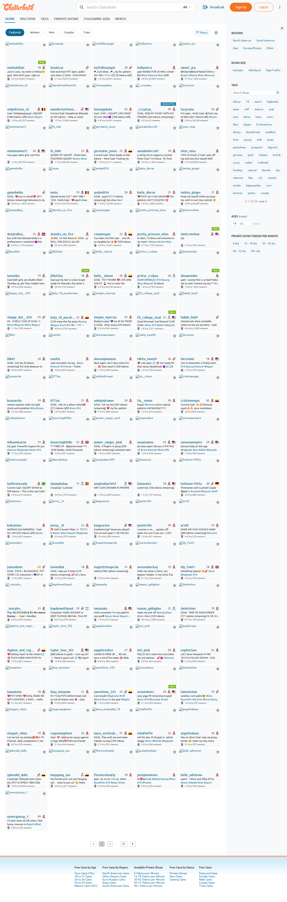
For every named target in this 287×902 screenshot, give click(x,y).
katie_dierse (146, 192)
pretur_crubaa (147, 276)
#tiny (200, 782)
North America (242, 40)
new (235, 117)
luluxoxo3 (144, 484)
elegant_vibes (17, 733)
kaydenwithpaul (61, 608)
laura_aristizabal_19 (106, 733)
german (237, 155)
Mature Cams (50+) (86, 885)
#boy (140, 283)
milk (259, 139)
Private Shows (178, 873)
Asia (235, 48)
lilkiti (11, 359)
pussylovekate (147, 775)
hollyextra (144, 67)
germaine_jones (105, 151)
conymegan (102, 234)
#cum (63, 325)
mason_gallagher (149, 608)
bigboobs (272, 101)
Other (270, 48)
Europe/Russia (252, 48)
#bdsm (160, 325)
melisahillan (15, 67)
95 (123, 844)
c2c (260, 177)
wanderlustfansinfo (64, 109)
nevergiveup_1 (17, 816)
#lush (31, 117)
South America (265, 40)
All (185, 7)
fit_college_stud (149, 317)
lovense (237, 193)
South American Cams (115, 885)
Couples (69, 32)
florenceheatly (104, 775)
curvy (236, 162)
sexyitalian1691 (105, 484)
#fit (167, 450)
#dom (147, 616)
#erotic (161, 241)
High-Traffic (273, 70)
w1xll (184, 525)
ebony (237, 101)
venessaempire (191, 442)
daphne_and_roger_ (21, 650)
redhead (263, 162)
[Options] (216, 33)
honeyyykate (103, 109)
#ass (195, 450)
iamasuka (100, 608)
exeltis (55, 359)
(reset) (243, 216)
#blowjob (211, 450)
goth (251, 155)
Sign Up (240, 7)
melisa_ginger (191, 192)
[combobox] (128, 7)
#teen (80, 363)
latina (247, 117)
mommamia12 (17, 151)
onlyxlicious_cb (18, 109)
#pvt (160, 75)
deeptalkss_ (15, 234)
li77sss (55, 400)
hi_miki (55, 151)
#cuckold (195, 491)
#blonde (156, 741)
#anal (84, 158)
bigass (247, 124)
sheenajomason (105, 359)
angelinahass (190, 733)
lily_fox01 (188, 567)
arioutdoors (145, 692)
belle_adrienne (191, 775)
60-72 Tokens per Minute (149, 882)
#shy (168, 241)
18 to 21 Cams (83, 876)
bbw (235, 124)
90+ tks (255, 251)
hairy (259, 117)
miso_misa (188, 151)
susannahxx (145, 442)
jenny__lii (57, 525)
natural (252, 170)
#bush (161, 450)
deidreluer (188, 608)
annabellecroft (148, 151)
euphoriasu (189, 650)
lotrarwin (187, 359)
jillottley (56, 276)
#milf (214, 491)
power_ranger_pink (108, 442)
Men (51, 32)
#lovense (209, 75)
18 (247, 101)
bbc (250, 177)
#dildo (202, 450)
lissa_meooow (60, 692)
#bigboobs (23, 450)
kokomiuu (14, 525)
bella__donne (103, 276)
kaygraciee (102, 525)
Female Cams (207, 876)
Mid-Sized (255, 70)
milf (246, 109)
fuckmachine (264, 124)
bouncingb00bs (61, 442)
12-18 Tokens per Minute (149, 876)
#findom (146, 782)
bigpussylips (253, 185)
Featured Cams (208, 873)
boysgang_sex (60, 775)
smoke (237, 185)
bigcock (272, 147)
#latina (193, 75)
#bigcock (148, 283)
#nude (164, 699)
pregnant (257, 147)
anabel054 (101, 192)
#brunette (154, 699)
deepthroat (253, 132)
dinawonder (189, 276)
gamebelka (15, 192)
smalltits (270, 132)
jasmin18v (144, 525)
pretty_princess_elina (152, 234)
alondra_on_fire (61, 234)
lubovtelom (189, 692)
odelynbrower (104, 400)
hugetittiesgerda (106, 567)
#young (165, 279)
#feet (144, 75)
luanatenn (14, 692)
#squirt (185, 75)
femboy (237, 170)
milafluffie (145, 733)
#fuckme (197, 699)
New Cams (176, 876)
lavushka (13, 276)
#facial (98, 699)
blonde (266, 170)
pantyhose (239, 147)
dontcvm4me (190, 234)
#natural (152, 75)
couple (265, 193)
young (247, 139)
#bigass (35, 325)
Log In (263, 7)
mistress (238, 177)
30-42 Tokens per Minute (149, 879)
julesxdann (14, 567)
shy (278, 170)
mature (258, 109)
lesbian (263, 155)
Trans (86, 32)
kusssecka (14, 400)
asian (236, 109)
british (277, 155)
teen (270, 117)
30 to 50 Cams (83, 882)
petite (251, 193)
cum (268, 185)
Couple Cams (207, 882)
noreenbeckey (147, 567)
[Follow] (44, 44)
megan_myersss (105, 317)
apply (256, 223)
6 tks (236, 243)
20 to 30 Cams (83, 879)
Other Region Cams (114, 876)
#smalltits (99, 782)
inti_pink (143, 650)
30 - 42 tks (268, 243)
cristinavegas (190, 400)
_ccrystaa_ (144, 109)
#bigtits (125, 699)
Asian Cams (109, 882)
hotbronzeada (17, 484)
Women (34, 32)
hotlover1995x (191, 484)
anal (271, 109)
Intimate (238, 70)
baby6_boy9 (189, 317)
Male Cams (205, 879)
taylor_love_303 (62, 650)
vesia (54, 192)
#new (148, 325)
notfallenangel (104, 67)
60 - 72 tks (239, 251)
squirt (258, 101)
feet (235, 139)
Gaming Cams (178, 879)
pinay (270, 139)
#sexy (214, 699)
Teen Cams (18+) (84, 873)
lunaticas (56, 67)
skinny (237, 132)
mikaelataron (16, 442)
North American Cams (115, 873)
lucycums (187, 109)
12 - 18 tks (250, 243)
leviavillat (57, 567)
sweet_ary (188, 67)
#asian (76, 158)
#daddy (156, 779)
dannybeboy (59, 484)
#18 (159, 279)
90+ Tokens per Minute (148, 885)
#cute (68, 366)
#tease (153, 241)
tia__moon (144, 400)
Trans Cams (206, 885)
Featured (15, 32)
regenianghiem (61, 733)
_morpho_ (14, 608)
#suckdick (186, 699)
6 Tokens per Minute (146, 873)
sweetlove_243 (105, 692)
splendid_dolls (17, 775)
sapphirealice (103, 650)
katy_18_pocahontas (62, 317)
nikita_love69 (147, 359)
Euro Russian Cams (113, 879)
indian (248, 162)
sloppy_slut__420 (19, 317)
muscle (272, 177)
